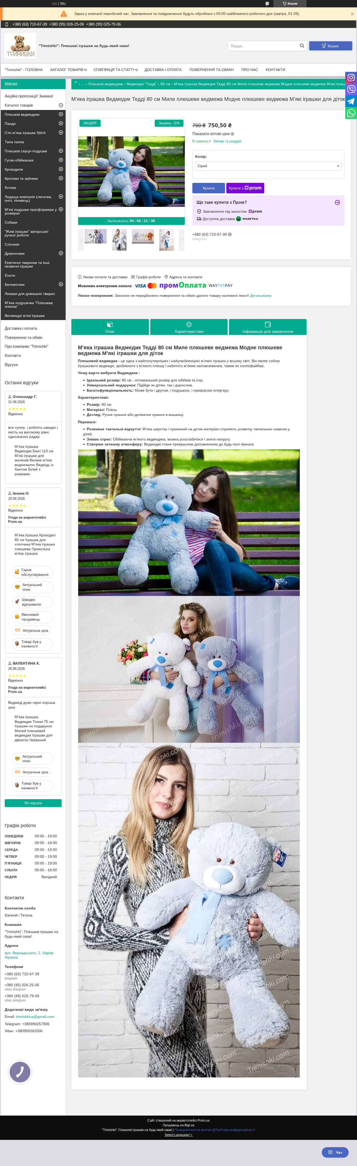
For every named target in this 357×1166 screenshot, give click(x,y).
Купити (209, 188)
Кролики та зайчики (21, 178)
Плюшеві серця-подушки (26, 151)
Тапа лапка (14, 142)
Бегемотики (15, 284)
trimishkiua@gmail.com (35, 1016)
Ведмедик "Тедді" (142, 84)
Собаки (11, 222)
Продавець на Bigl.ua (178, 1125)
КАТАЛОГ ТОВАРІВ (66, 70)
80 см (165, 84)
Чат (339, 1152)
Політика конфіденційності (235, 1130)
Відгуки (11, 364)
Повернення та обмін (23, 337)
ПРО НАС (249, 70)
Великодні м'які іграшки (25, 316)
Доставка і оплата (21, 328)
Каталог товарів (19, 105)
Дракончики (15, 253)
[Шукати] (302, 45)
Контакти (13, 355)
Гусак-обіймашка (19, 160)
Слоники (12, 244)
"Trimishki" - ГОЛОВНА (24, 70)
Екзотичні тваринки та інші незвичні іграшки (27, 264)
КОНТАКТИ (275, 70)
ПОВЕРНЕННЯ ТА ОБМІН (211, 70)
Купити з (236, 188)
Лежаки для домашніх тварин (30, 294)
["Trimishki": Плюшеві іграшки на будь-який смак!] (20, 46)
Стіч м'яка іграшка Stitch (25, 133)
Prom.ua (204, 1120)
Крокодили (14, 169)
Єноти (10, 275)
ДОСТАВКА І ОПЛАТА (163, 70)
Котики (10, 187)
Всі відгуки (33, 803)
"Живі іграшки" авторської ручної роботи (26, 233)
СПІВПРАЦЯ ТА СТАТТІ (114, 70)
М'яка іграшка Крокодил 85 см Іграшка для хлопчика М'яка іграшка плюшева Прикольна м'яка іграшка (35, 544)
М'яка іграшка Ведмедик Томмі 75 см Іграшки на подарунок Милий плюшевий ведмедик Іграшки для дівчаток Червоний (34, 728)
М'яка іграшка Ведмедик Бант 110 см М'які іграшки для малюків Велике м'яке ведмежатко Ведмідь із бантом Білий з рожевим (34, 460)
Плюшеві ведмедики (105, 84)
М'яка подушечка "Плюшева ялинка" (29, 305)
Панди (10, 123)
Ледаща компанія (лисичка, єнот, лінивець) (28, 198)
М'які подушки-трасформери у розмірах (31, 211)
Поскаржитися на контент (193, 1130)
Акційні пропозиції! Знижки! (29, 96)
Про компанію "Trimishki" (26, 346)
